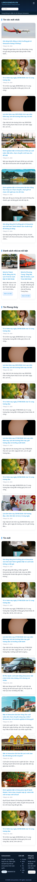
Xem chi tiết (8, 294)
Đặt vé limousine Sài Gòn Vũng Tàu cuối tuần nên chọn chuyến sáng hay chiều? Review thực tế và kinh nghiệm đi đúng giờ (18, 717)
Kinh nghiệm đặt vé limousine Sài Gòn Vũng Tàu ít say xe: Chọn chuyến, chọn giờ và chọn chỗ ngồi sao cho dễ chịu (18, 189)
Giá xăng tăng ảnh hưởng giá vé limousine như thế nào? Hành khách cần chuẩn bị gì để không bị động (18, 226)
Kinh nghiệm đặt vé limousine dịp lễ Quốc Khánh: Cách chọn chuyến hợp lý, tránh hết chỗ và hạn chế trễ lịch (18, 792)
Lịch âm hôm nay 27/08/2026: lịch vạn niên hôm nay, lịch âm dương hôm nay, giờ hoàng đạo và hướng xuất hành (18, 440)
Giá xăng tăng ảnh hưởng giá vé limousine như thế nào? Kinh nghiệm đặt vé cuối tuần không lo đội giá (18, 561)
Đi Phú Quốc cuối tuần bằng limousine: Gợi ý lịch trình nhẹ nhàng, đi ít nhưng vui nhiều (18, 678)
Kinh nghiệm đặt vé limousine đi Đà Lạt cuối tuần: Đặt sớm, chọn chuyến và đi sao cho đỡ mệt (18, 153)
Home (24, 859)
